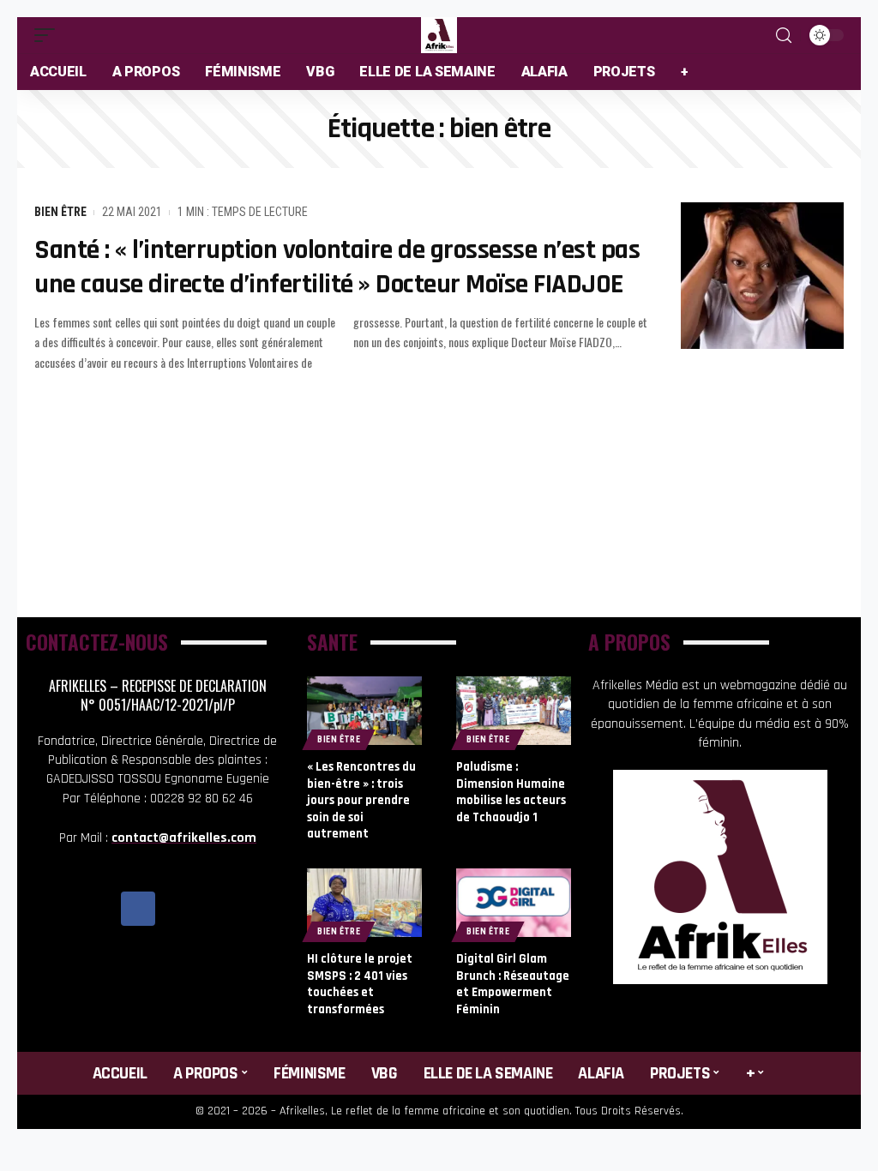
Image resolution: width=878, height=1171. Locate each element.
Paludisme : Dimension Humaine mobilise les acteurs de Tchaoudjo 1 (511, 792)
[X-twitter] (176, 909)
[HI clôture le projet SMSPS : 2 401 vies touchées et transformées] (364, 902)
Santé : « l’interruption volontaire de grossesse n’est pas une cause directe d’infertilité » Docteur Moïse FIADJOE (337, 267)
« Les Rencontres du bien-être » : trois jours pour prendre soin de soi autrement (361, 800)
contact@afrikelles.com (183, 838)
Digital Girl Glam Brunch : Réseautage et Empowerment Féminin (512, 984)
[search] (784, 35)
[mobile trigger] (48, 35)
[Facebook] (138, 909)
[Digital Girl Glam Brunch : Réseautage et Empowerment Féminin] (513, 902)
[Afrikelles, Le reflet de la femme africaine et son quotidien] (439, 35)
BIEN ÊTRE (60, 212)
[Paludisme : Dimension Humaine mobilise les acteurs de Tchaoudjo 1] (513, 710)
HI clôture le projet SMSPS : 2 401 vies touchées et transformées (359, 984)
